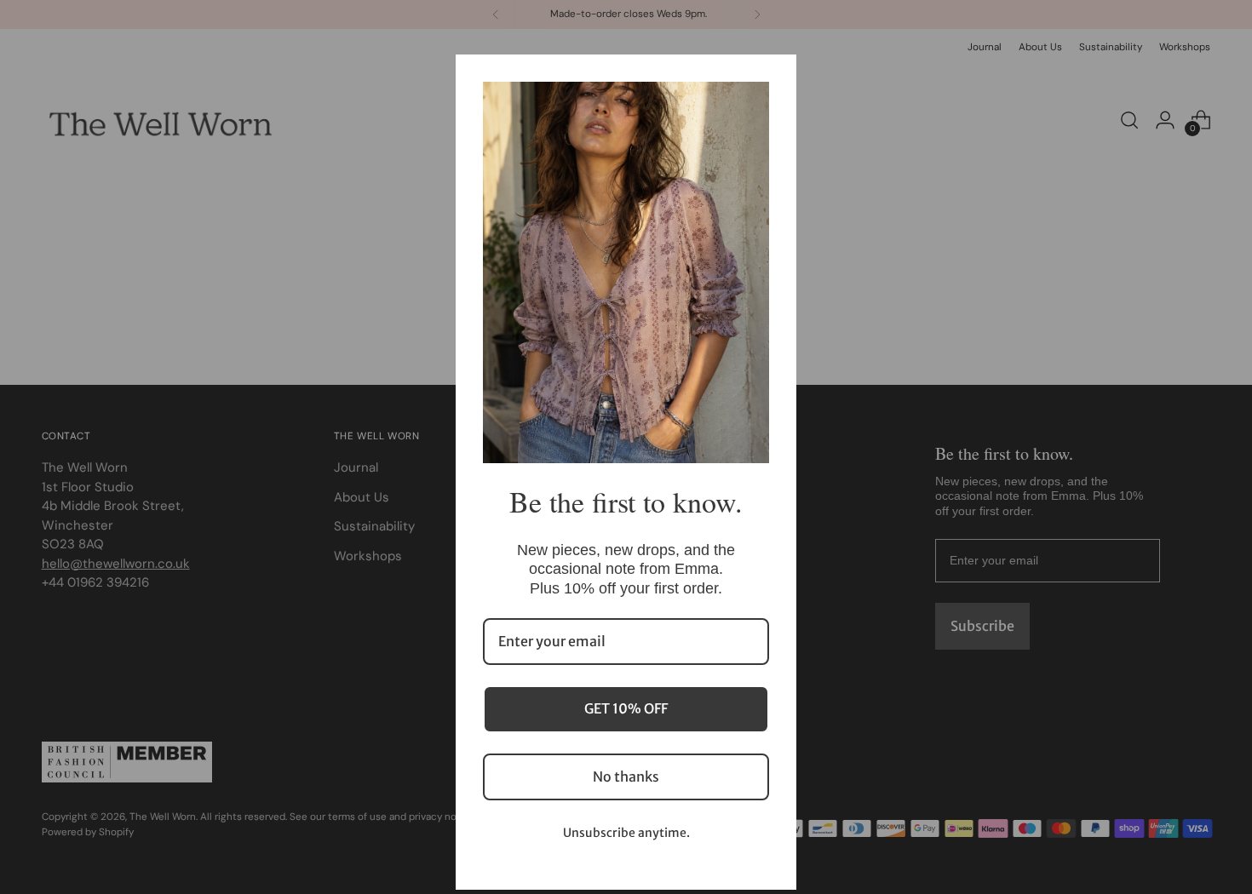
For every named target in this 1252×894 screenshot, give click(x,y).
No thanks (626, 776)
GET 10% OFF (626, 708)
